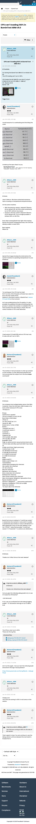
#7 (33, 367)
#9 (33, 517)
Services (5, 791)
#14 (32, 694)
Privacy (22, 805)
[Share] (32, 56)
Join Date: (10, 55)
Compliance (6, 810)
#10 (32, 550)
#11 (33, 579)
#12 (32, 627)
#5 (33, 289)
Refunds (22, 801)
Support (5, 801)
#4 (33, 253)
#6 (33, 331)
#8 (33, 398)
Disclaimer (23, 796)
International (24, 791)
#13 (32, 662)
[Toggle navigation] (34, 2)
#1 (33, 61)
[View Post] (27, 583)
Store (4, 796)
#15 (32, 723)
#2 (33, 119)
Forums (4, 805)
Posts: (9, 57)
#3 (33, 193)
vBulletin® (18, 764)
